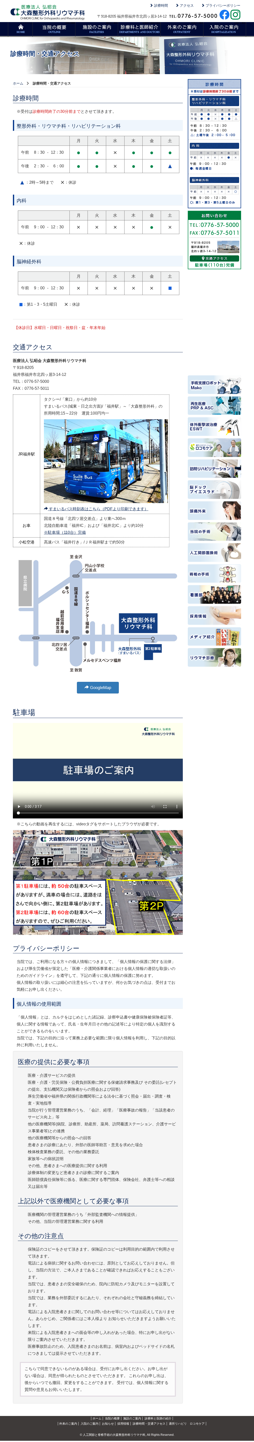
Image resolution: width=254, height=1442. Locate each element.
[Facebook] (224, 14)
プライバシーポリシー (222, 5)
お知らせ (108, 1423)
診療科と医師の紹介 (151, 23)
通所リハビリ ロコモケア (187, 1423)
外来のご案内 (197, 23)
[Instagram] (235, 14)
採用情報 (123, 1423)
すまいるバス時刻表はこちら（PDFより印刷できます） (98, 509)
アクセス (186, 5)
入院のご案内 (240, 23)
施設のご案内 (112, 23)
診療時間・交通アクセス (149, 1423)
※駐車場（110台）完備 (65, 532)
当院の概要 (70, 23)
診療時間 (160, 5)
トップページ (26, 23)
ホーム (18, 83)
